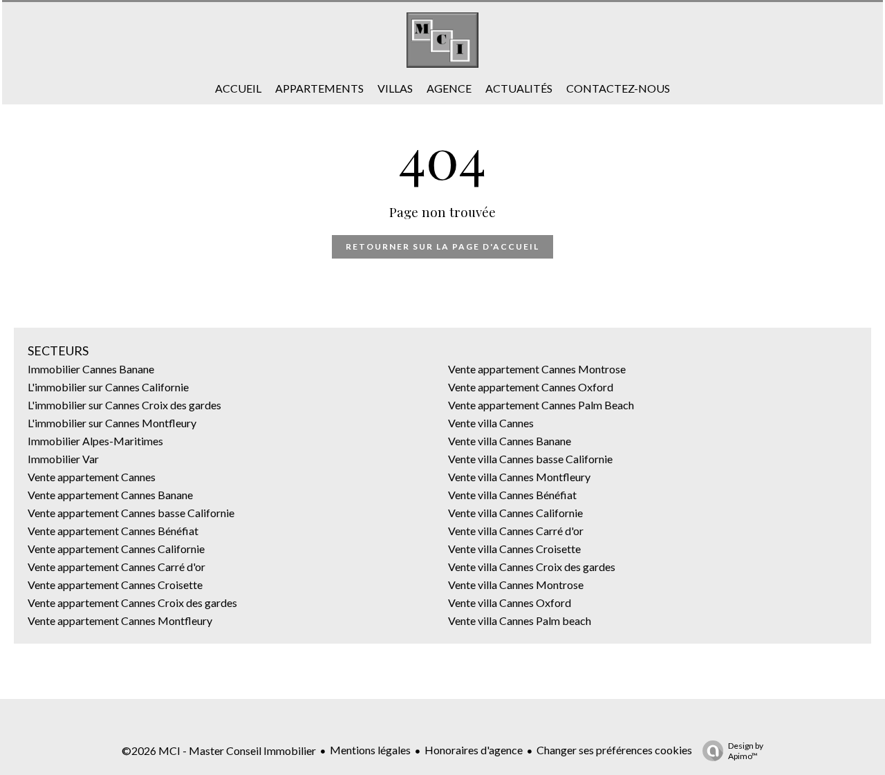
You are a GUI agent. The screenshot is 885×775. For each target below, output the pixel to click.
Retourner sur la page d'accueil (442, 246)
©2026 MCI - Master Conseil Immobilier (219, 750)
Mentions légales (370, 749)
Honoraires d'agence (474, 749)
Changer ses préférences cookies (614, 749)
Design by (745, 750)
